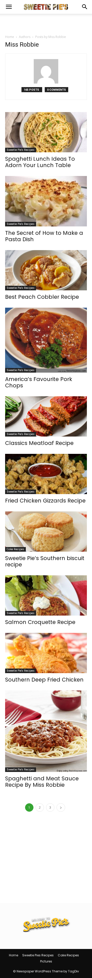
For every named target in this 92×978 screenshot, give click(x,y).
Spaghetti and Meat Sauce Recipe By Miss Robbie (42, 782)
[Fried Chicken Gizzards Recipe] (46, 474)
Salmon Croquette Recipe (40, 622)
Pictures (46, 961)
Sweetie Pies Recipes (38, 955)
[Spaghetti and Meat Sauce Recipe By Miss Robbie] (46, 731)
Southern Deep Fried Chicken (44, 679)
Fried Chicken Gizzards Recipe (45, 500)
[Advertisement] (46, 22)
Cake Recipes (15, 549)
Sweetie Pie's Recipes (20, 150)
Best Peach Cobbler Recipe (42, 297)
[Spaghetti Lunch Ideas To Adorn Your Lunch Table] (46, 132)
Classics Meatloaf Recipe (39, 443)
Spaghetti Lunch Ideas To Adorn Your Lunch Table (40, 162)
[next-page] (60, 807)
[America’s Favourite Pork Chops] (46, 340)
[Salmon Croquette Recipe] (46, 595)
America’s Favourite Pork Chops (38, 382)
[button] (9, 7)
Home (9, 37)
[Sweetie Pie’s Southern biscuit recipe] (46, 531)
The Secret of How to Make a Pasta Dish (44, 236)
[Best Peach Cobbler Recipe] (46, 270)
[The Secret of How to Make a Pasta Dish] (46, 201)
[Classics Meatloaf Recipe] (46, 416)
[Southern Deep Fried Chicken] (46, 653)
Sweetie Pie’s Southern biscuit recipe (44, 561)
